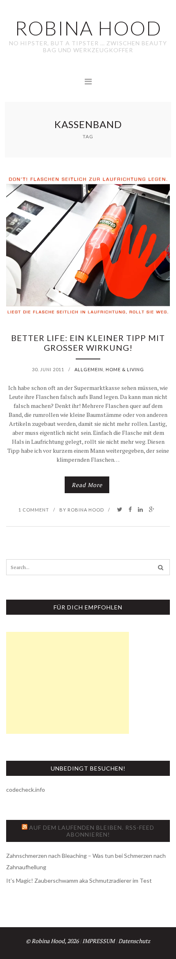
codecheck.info (25, 789)
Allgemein (88, 369)
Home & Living (125, 369)
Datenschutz (134, 941)
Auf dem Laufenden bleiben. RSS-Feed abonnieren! (91, 831)
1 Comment (33, 509)
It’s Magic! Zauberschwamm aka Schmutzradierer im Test (79, 880)
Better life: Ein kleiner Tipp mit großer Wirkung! (88, 342)
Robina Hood (86, 509)
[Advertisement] (67, 683)
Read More (87, 485)
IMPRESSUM (98, 941)
